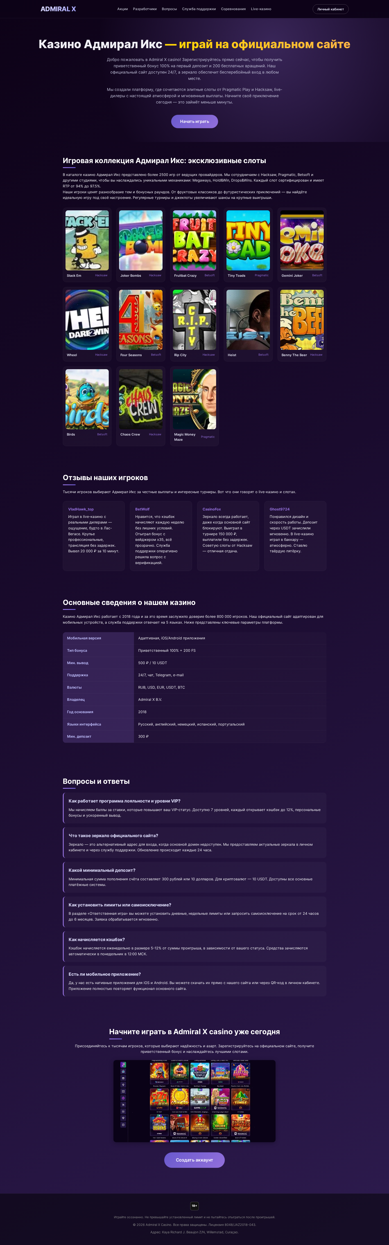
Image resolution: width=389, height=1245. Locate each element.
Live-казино (261, 9)
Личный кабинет (330, 9)
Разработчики (145, 9)
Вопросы (169, 9)
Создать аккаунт (194, 1160)
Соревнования (233, 9)
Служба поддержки (199, 9)
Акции (122, 9)
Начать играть (194, 121)
